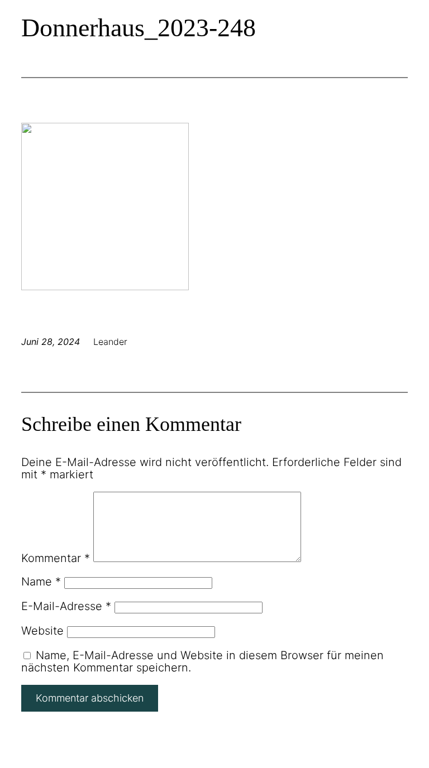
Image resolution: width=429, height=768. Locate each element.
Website (42, 630)
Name (41, 581)
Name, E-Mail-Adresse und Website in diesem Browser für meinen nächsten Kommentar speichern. (202, 661)
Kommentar (55, 558)
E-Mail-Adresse (66, 606)
